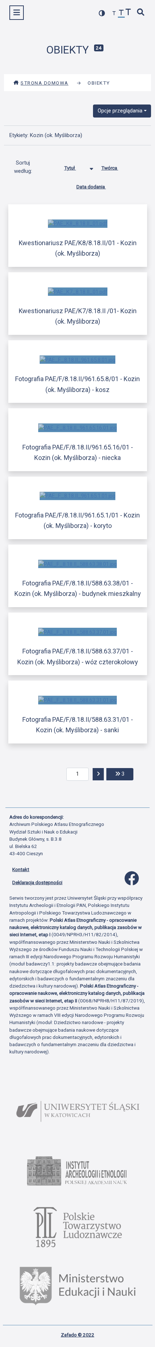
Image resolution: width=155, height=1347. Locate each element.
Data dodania (91, 186)
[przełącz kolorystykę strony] (102, 13)
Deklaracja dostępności (37, 882)
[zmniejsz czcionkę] (114, 13)
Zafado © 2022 (77, 1335)
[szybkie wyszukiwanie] (141, 13)
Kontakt (20, 869)
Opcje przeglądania (120, 110)
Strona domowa (44, 83)
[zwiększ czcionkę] (128, 13)
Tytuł (70, 168)
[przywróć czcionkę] (121, 13)
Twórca (109, 168)
